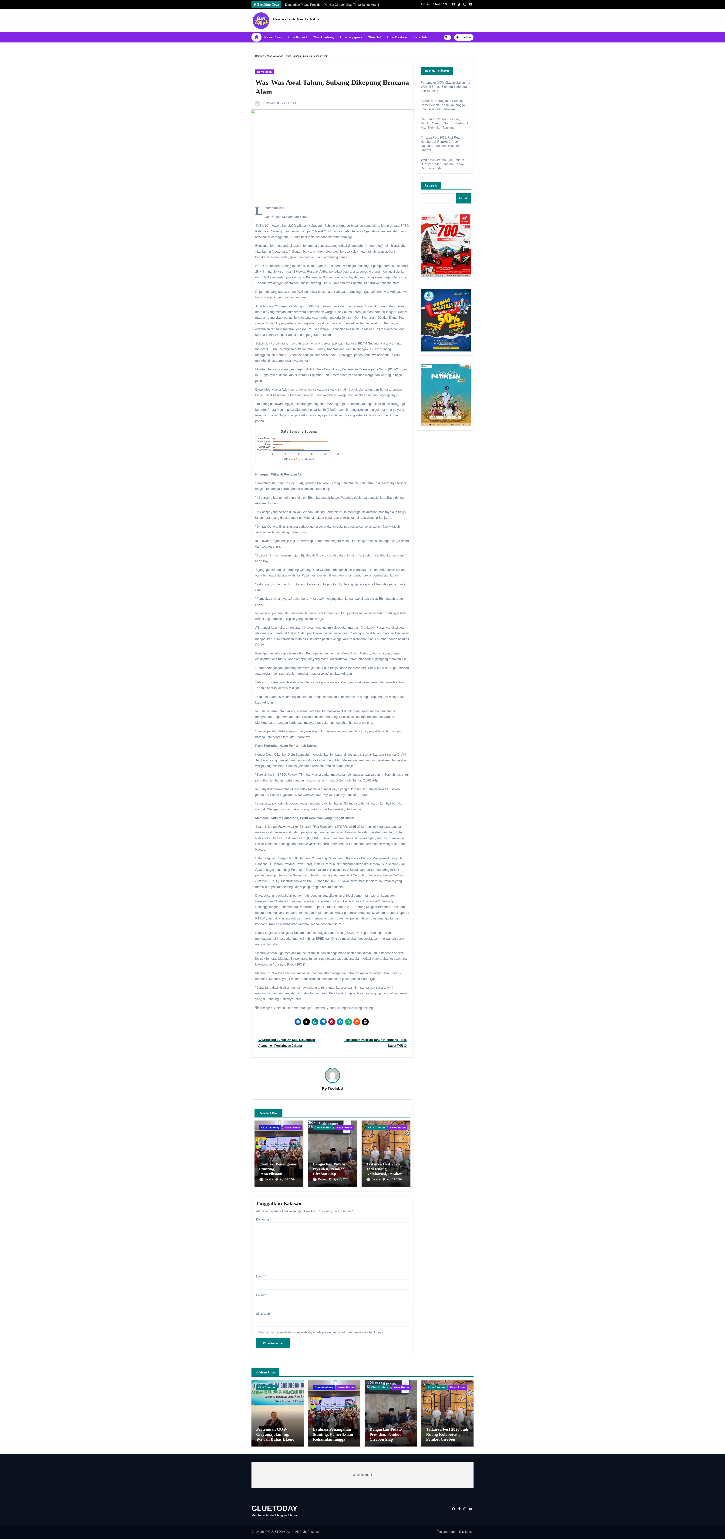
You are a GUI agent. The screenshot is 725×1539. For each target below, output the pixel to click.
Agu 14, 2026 (287, 1179)
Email (261, 1295)
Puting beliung (363, 1008)
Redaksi (270, 103)
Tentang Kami (446, 1531)
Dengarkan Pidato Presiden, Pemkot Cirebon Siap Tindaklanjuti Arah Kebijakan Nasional (330, 1174)
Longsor (344, 1008)
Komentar (263, 1219)
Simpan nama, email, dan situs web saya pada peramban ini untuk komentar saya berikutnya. (321, 1332)
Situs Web (263, 1313)
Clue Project (297, 37)
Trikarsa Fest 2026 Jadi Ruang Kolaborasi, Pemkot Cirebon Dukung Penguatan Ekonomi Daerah (447, 1439)
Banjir (266, 1008)
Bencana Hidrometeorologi (291, 1008)
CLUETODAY (274, 1508)
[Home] (256, 37)
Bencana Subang (324, 1008)
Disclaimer (466, 1531)
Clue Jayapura (351, 37)
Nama (261, 1276)
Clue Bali (375, 37)
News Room (273, 37)
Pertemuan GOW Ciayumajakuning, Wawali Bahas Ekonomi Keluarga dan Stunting (445, 86)
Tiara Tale (420, 37)
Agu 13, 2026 (394, 1179)
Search (431, 185)
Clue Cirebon (397, 37)
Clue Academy (324, 37)
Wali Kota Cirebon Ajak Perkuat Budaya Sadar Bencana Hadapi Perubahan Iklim (442, 164)
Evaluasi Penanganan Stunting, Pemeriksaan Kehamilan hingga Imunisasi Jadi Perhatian (443, 105)
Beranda (259, 56)
